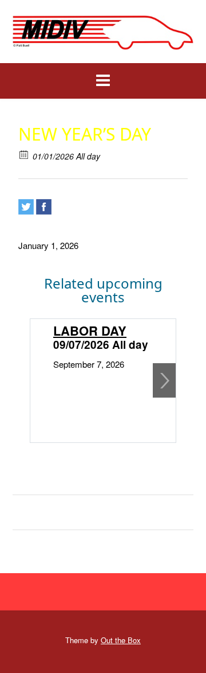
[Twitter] (26, 207)
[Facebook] (44, 207)
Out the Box (121, 640)
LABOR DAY (89, 330)
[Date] (24, 154)
